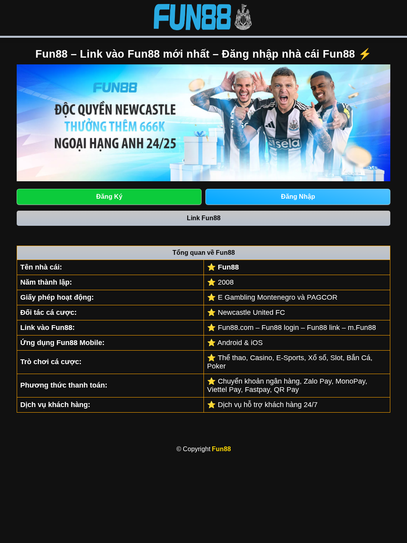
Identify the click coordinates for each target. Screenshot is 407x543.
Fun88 (221, 449)
